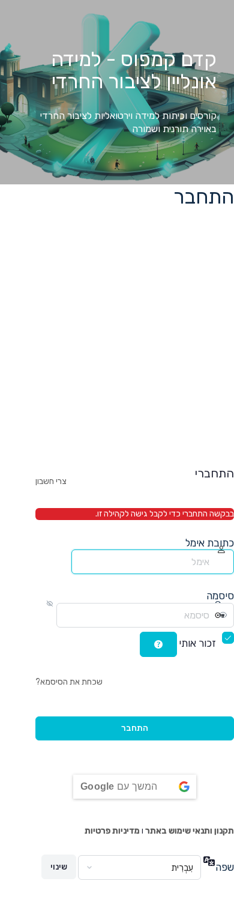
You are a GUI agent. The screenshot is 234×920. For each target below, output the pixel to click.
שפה (224, 867)
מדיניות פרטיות (112, 831)
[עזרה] (158, 644)
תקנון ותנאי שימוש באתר (189, 831)
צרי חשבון (51, 481)
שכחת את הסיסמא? (69, 682)
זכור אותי (197, 643)
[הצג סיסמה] (46, 615)
